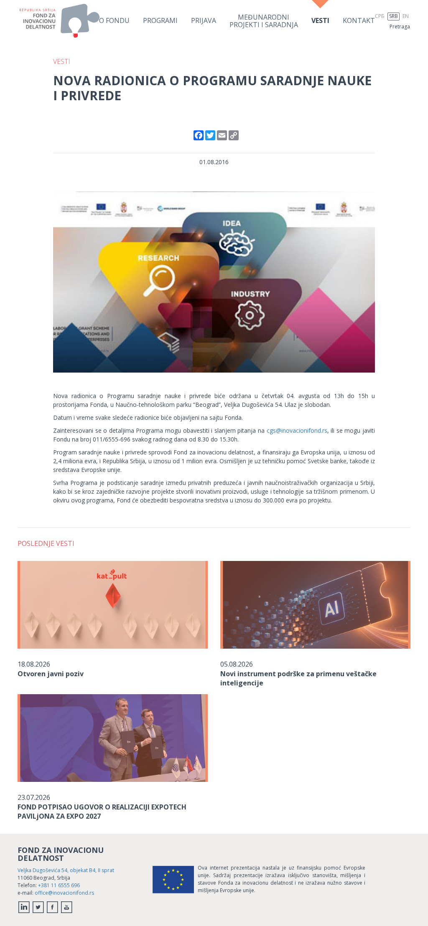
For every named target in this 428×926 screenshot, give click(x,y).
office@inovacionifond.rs (64, 892)
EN (406, 16)
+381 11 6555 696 (59, 885)
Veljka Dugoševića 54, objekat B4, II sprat (66, 870)
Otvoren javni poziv (51, 673)
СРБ (380, 16)
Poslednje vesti (46, 543)
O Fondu (114, 20)
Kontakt (359, 20)
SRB (393, 16)
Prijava (203, 20)
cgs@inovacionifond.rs (297, 430)
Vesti (320, 20)
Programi (160, 20)
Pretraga (400, 26)
